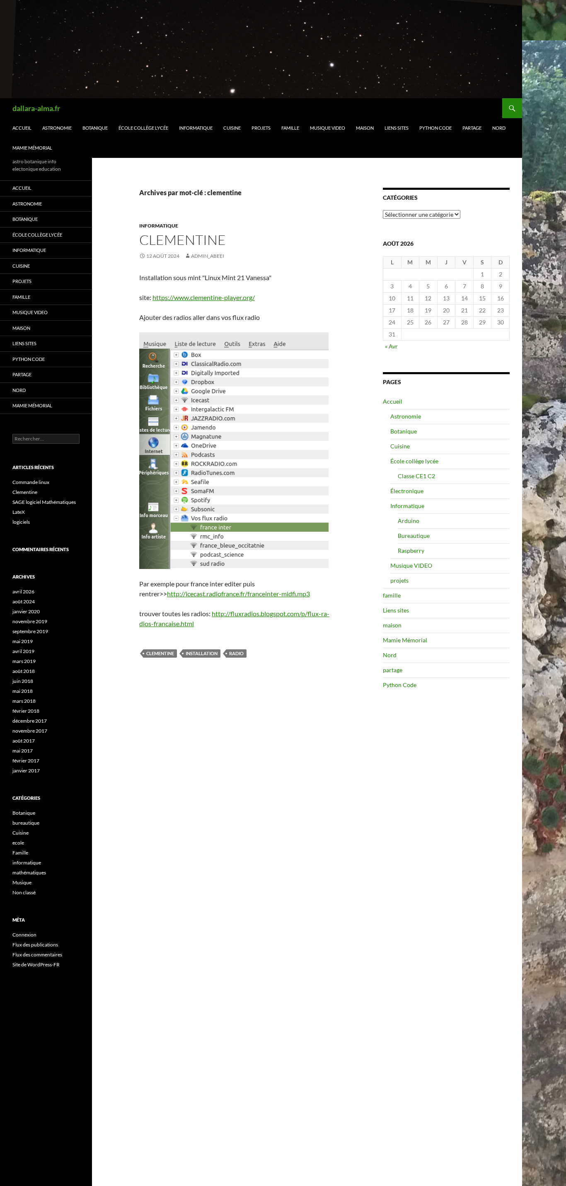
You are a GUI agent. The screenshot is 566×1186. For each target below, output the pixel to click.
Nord (499, 128)
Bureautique (414, 535)
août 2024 (23, 601)
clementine (160, 653)
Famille (20, 853)
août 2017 (23, 741)
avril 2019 (23, 651)
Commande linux (30, 482)
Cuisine (232, 128)
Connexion (24, 935)
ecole (18, 843)
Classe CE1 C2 (416, 475)
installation (202, 653)
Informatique (196, 128)
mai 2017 (22, 751)
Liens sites (397, 128)
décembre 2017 (29, 721)
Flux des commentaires (37, 954)
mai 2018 (22, 691)
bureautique (25, 823)
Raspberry (411, 550)
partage (471, 128)
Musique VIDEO (327, 128)
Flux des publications (35, 945)
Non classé (24, 892)
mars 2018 (24, 701)
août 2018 (23, 671)
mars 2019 (24, 661)
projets (261, 128)
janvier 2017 (26, 770)
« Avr (391, 346)
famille (290, 128)
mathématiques (29, 872)
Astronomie (57, 128)
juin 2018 (22, 681)
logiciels (21, 522)
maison (365, 128)
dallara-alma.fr (36, 108)
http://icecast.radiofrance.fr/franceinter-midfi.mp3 (238, 594)
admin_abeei (207, 256)
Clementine (182, 239)
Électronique (406, 490)
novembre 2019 (29, 621)
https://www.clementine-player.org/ (203, 297)
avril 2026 (23, 591)
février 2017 (25, 761)
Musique (21, 882)
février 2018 (25, 711)
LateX (18, 512)
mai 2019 (22, 641)
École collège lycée (143, 128)
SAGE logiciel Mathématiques (44, 502)
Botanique (95, 128)
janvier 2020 (26, 611)
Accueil (21, 128)
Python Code (435, 128)
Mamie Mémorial (32, 147)
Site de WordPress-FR (36, 964)
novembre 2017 (29, 731)
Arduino (408, 520)
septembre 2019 (30, 631)
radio (236, 653)
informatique (158, 226)
